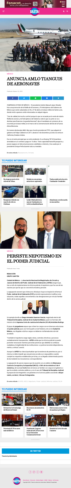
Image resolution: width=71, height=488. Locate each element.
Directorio (32, 480)
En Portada (55, 480)
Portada (31, 152)
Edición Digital (39, 480)
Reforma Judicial (52, 381)
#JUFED (20, 381)
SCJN (60, 381)
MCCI (26, 381)
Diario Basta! (26, 480)
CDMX (46, 480)
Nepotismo (32, 381)
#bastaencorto (23, 152)
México (50, 480)
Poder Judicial (41, 381)
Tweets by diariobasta (9, 456)
